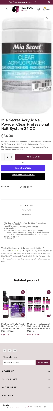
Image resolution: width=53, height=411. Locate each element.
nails (3, 261)
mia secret (28, 259)
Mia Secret (12, 248)
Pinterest (28, 187)
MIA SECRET (6, 256)
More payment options (23, 174)
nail (34, 259)
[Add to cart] (23, 315)
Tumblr (31, 187)
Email (25, 187)
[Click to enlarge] (47, 18)
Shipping (26, 214)
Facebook (17, 187)
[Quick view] (23, 292)
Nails (48, 256)
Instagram (15, 350)
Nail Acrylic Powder (20, 256)
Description (26, 205)
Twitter (21, 187)
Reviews (26, 210)
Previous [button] (5, 312)
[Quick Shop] (49, 315)
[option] (26, 64)
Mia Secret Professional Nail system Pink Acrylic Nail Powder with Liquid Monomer (38, 327)
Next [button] (47, 312)
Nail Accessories (43, 259)
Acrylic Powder (39, 251)
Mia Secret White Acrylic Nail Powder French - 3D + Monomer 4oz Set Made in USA (13, 327)
